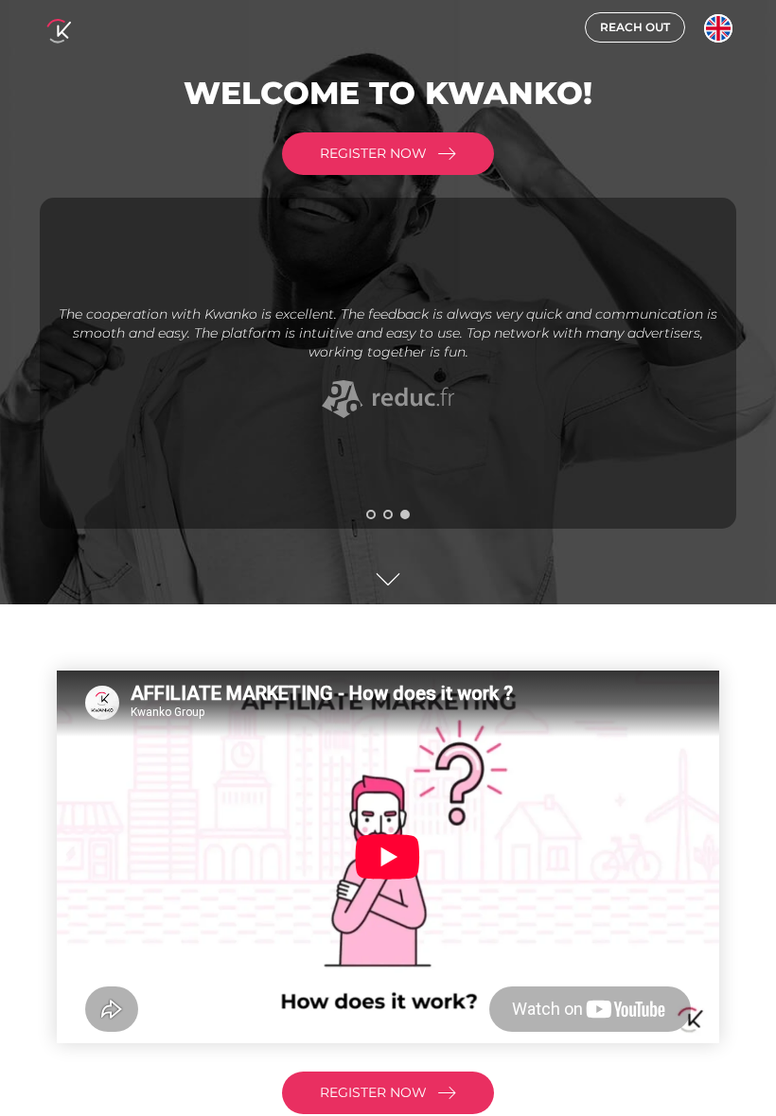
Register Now (373, 1092)
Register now (373, 153)
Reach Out (635, 27)
